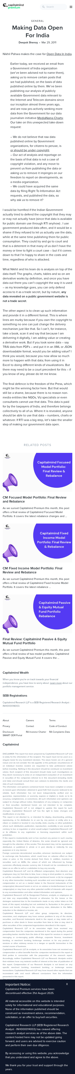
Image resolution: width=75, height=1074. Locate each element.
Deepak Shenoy (28, 42)
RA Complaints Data (59, 732)
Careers (30, 720)
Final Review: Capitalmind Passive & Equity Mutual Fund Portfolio (35, 641)
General (37, 21)
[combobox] (53, 7)
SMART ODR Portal (12, 735)
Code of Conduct (58, 726)
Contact (30, 726)
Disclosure (8, 732)
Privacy (6, 726)
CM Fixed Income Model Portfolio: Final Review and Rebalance (32, 570)
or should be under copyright (29, 150)
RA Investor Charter (36, 732)
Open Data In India (59, 54)
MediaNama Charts (50, 118)
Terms (52, 720)
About (6, 720)
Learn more (56, 683)
